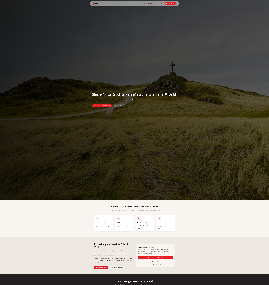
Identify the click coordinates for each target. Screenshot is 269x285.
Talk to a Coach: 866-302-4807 (103, 105)
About (155, 3)
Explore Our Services (101, 267)
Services (149, 3)
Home (143, 3)
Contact (161, 3)
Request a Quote (119, 105)
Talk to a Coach (171, 3)
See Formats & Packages (117, 267)
